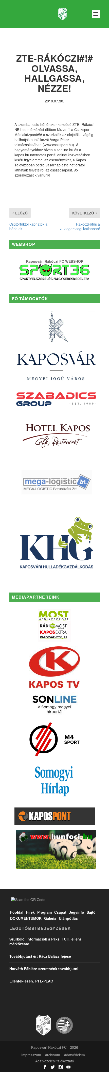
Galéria (50, 918)
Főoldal (16, 912)
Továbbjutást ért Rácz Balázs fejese (40, 956)
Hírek (30, 912)
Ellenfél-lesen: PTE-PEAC (31, 980)
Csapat (60, 912)
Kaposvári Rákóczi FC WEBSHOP (54, 261)
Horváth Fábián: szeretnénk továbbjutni (43, 968)
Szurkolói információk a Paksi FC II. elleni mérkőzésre (45, 941)
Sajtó (91, 912)
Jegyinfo (76, 912)
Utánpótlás (68, 918)
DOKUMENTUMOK (26, 918)
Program (44, 912)
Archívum (52, 1054)
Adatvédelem (74, 1054)
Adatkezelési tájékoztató (54, 1060)
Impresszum (31, 1054)
